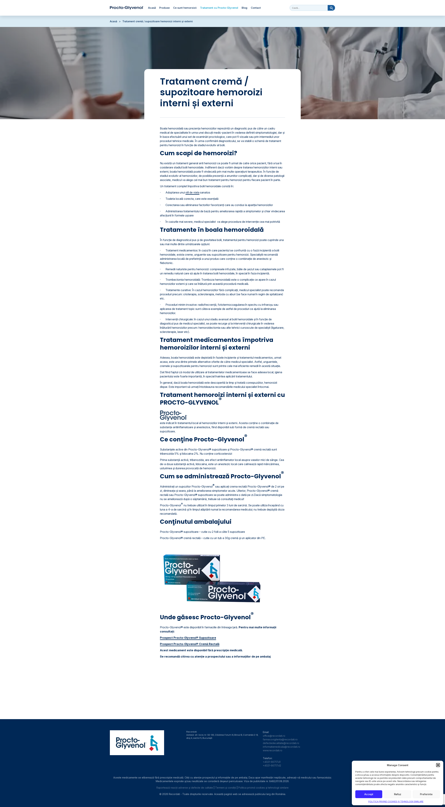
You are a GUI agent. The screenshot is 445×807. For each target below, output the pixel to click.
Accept (368, 794)
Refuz (397, 794)
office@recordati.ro (274, 735)
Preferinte (426, 794)
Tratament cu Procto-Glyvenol (219, 7)
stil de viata (192, 192)
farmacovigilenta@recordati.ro (280, 739)
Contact (256, 7)
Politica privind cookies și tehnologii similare (263, 787)
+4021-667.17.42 (272, 765)
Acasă (152, 7)
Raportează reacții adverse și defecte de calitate (184, 787)
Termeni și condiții (225, 787)
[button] (438, 765)
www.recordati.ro (272, 750)
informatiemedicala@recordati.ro (281, 746)
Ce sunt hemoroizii (185, 7)
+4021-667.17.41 (272, 761)
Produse (164, 7)
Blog (244, 7)
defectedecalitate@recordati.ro (281, 743)
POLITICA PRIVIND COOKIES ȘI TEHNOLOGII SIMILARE (395, 801)
